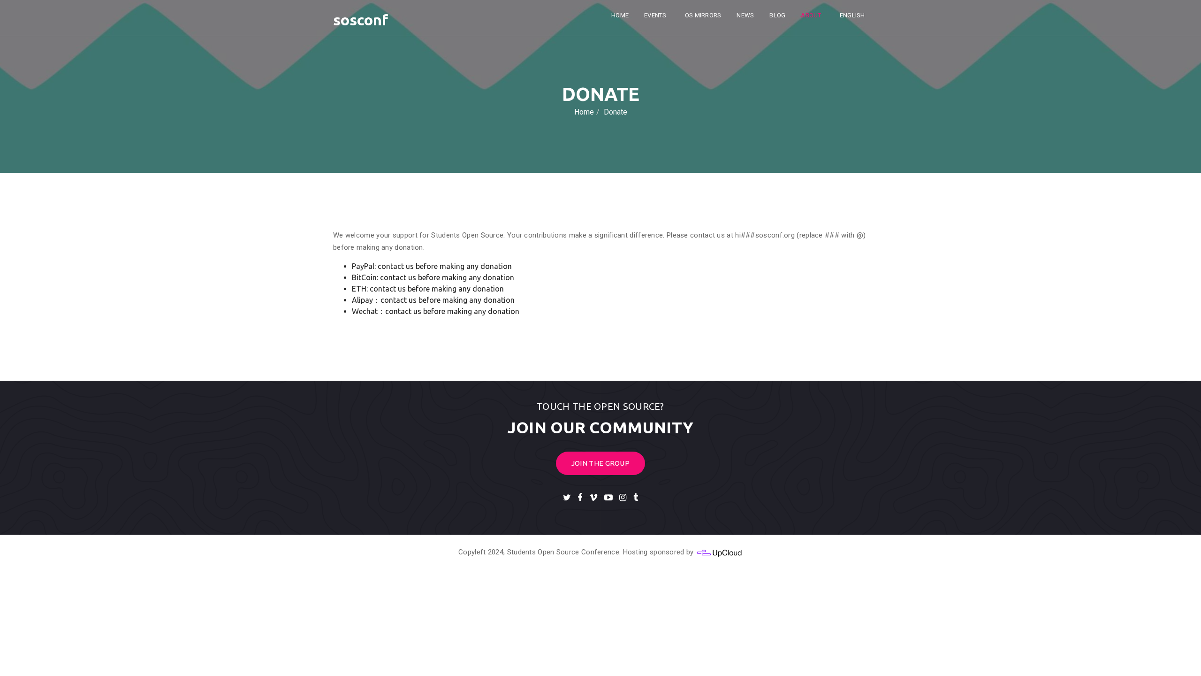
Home (620, 15)
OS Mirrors (703, 15)
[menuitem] (854, 15)
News (745, 15)
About (811, 15)
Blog (777, 15)
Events (656, 15)
